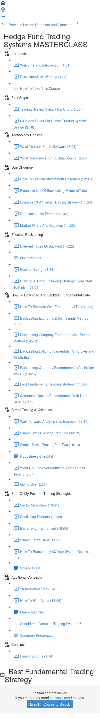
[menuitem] (3, 11)
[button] (3, 4)
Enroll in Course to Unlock (50, 704)
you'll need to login (69, 697)
